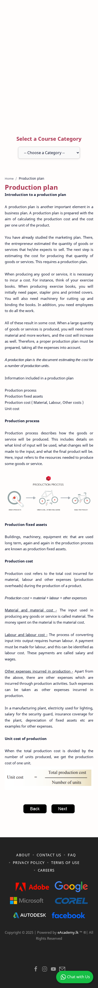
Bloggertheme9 (48, 956)
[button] (36, 970)
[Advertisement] (49, 68)
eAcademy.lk (68, 932)
